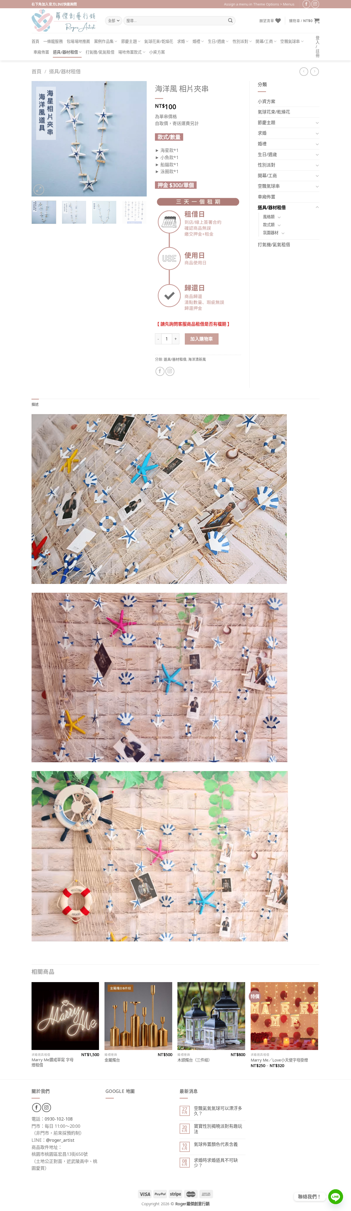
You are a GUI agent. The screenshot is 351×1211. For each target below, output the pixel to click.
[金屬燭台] (138, 1016)
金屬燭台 (112, 1060)
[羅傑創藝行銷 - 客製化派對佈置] (64, 20)
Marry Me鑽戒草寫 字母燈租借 (52, 1062)
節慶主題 (129, 41)
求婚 (181, 41)
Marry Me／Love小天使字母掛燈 (279, 1060)
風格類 (268, 216)
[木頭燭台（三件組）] (211, 1016)
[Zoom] (38, 189)
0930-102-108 (59, 1119)
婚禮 (196, 41)
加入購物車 (201, 339)
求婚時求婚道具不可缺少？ (216, 1163)
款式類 (268, 224)
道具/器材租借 (65, 52)
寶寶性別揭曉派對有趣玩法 (218, 1129)
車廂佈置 (41, 52)
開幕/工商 (264, 41)
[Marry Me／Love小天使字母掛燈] (284, 1016)
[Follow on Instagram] (315, 4)
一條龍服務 (53, 41)
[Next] (137, 138)
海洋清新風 (197, 359)
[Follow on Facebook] (306, 4)
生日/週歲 (216, 41)
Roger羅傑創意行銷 (192, 1203)
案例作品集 (104, 41)
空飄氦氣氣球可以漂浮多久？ (218, 1111)
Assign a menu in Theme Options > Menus (259, 4)
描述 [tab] (35, 404)
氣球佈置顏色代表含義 (216, 1144)
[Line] (335, 1196)
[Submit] (230, 21)
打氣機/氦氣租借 (100, 52)
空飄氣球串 (290, 41)
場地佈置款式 (130, 52)
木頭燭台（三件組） (194, 1060)
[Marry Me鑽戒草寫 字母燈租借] (65, 1016)
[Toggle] (317, 122)
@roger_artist (60, 1140)
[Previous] (41, 138)
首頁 (35, 41)
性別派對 (240, 41)
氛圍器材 (270, 232)
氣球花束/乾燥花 (158, 41)
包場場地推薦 (78, 41)
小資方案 (157, 52)
